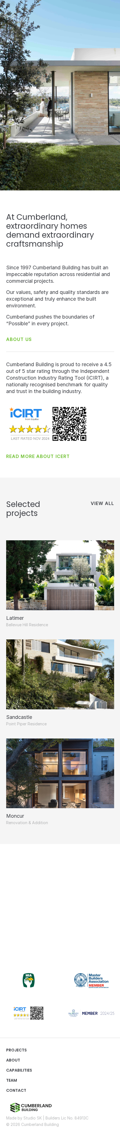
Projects (16, 1050)
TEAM (11, 1080)
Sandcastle (19, 717)
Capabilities (19, 1070)
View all (102, 503)
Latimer (15, 618)
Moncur (15, 816)
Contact (16, 1090)
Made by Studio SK (24, 1118)
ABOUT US (19, 339)
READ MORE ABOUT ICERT (38, 456)
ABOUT (13, 1060)
